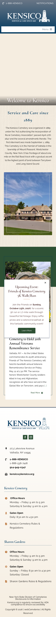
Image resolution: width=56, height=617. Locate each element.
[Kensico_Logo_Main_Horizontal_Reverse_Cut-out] (28, 9)
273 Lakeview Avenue (22, 448)
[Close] (45, 282)
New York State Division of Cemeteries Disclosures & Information (28, 598)
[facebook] (25, 437)
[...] (45, 385)
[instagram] (31, 437)
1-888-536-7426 (19, 463)
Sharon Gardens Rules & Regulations (31, 581)
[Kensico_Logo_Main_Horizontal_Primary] (28, 416)
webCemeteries (32, 609)
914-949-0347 (18, 467)
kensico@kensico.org (22, 474)
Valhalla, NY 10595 (20, 452)
